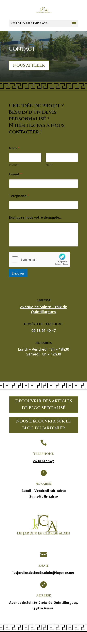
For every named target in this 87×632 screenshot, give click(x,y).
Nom (49, 164)
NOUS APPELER (29, 65)
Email (43, 566)
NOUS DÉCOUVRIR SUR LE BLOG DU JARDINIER (43, 424)
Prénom (14, 164)
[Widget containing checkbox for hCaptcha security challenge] (39, 259)
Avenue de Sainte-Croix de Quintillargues (43, 309)
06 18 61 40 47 (43, 461)
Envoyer (18, 273)
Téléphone (19, 196)
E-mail (15, 174)
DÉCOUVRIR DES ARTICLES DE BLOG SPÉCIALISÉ (43, 404)
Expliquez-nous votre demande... (35, 217)
